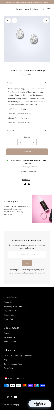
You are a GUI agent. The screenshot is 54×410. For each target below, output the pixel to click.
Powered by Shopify (11, 405)
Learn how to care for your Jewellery (18, 355)
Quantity (27, 137)
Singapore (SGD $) (15, 378)
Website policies (10, 341)
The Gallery (8, 368)
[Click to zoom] (46, 20)
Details (9, 83)
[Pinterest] (11, 397)
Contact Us (8, 302)
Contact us (26, 180)
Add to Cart (27, 152)
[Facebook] (5, 397)
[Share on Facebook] (25, 185)
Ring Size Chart (10, 311)
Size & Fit (10, 130)
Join (27, 263)
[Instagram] (8, 397)
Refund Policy (9, 315)
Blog (5, 360)
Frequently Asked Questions (15, 306)
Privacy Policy (9, 319)
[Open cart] (48, 9)
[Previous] (8, 20)
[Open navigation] (6, 9)
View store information (28, 171)
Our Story (7, 333)
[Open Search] (44, 9)
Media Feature (9, 337)
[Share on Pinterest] (29, 185)
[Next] (14, 20)
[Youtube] (15, 397)
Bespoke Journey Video (13, 364)
